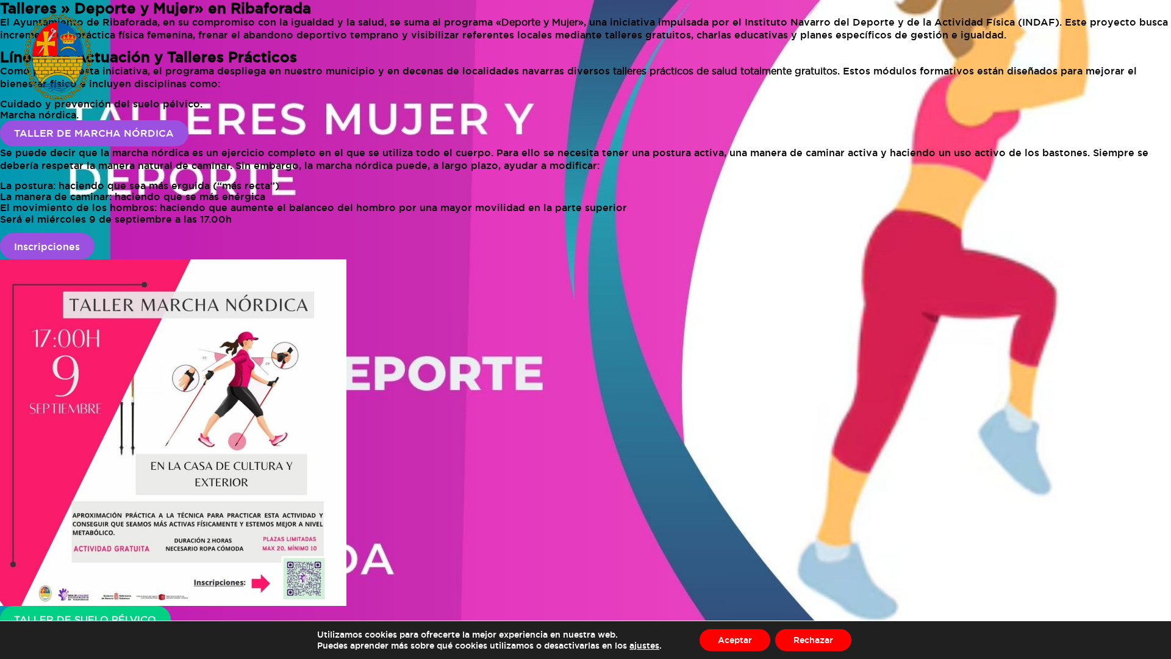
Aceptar (735, 639)
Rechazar (813, 639)
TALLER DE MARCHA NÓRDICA (94, 133)
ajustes (644, 645)
